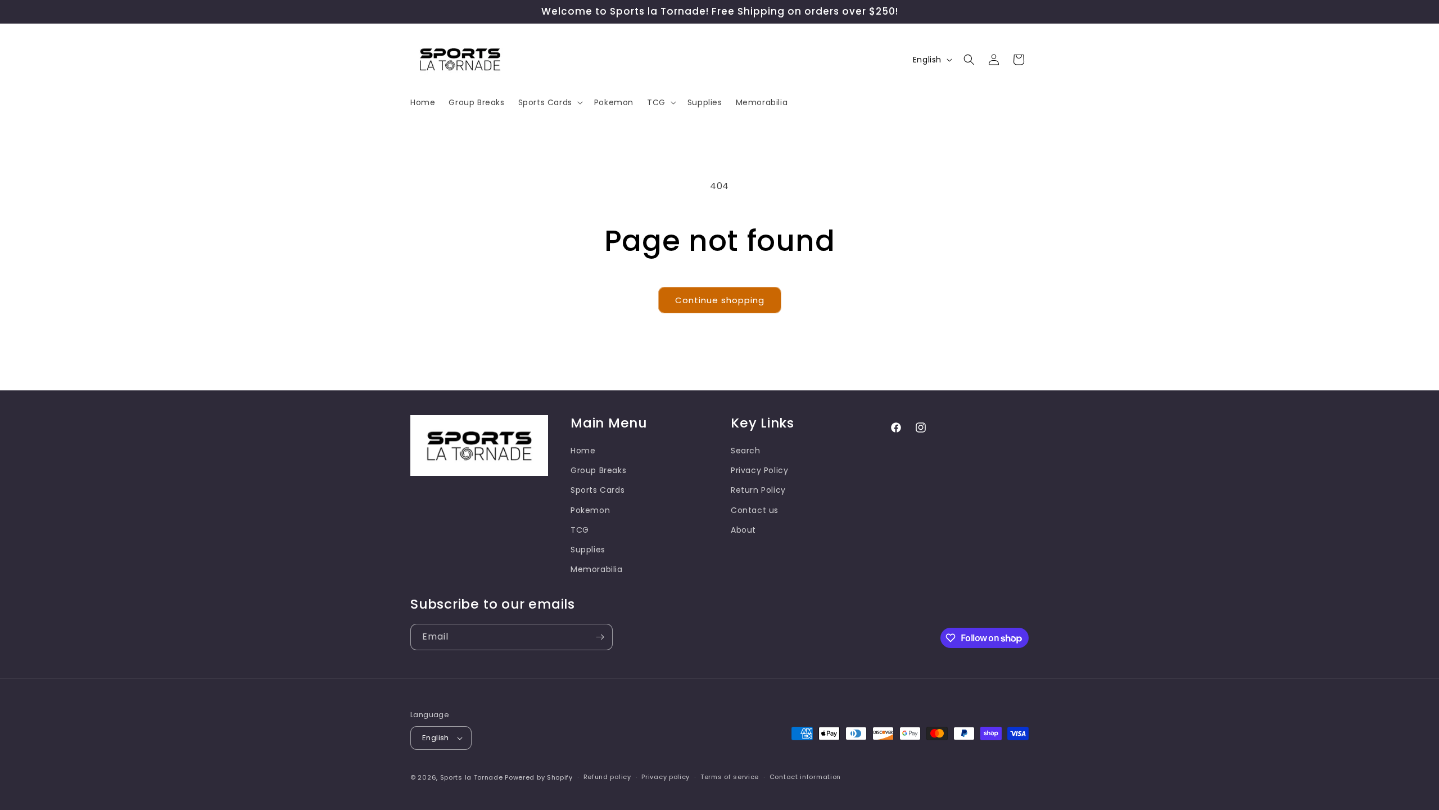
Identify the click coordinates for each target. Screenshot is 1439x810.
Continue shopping (719, 300)
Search (746, 450)
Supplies (588, 549)
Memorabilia (597, 569)
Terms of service (729, 776)
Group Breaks (598, 470)
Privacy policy (665, 776)
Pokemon (590, 510)
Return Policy (758, 490)
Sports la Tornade (472, 777)
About (743, 530)
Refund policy (607, 776)
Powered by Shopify (539, 777)
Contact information (805, 776)
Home (583, 450)
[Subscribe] (599, 637)
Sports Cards (598, 490)
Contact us (755, 510)
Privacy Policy (759, 470)
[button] (549, 102)
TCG (580, 530)
